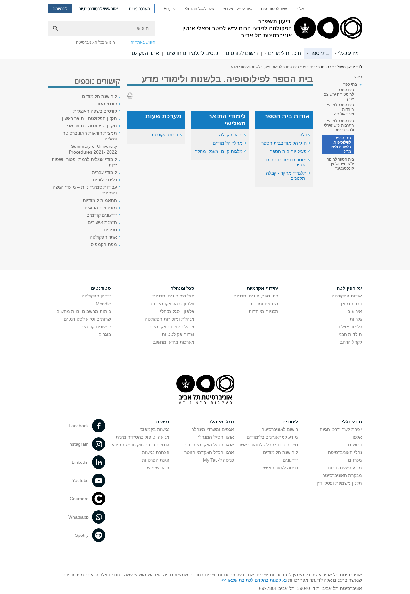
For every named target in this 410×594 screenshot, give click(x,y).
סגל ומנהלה (182, 288)
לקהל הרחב (351, 342)
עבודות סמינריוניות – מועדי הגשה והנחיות (85, 190)
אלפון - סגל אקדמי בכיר (171, 303)
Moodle (103, 303)
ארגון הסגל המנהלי (216, 437)
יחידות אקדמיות (262, 288)
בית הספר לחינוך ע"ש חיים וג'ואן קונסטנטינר (340, 163)
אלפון (299, 8)
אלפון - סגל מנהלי (177, 311)
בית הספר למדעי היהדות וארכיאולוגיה (340, 109)
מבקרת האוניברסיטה (342, 475)
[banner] (205, 29)
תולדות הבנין (349, 334)
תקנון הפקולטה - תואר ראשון (89, 118)
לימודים (290, 421)
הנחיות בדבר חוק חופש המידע (140, 444)
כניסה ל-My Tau (218, 460)
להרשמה (60, 9)
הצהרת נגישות (155, 452)
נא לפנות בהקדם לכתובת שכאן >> (254, 579)
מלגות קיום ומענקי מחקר (218, 151)
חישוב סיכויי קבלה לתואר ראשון (268, 444)
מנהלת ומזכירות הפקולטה (169, 318)
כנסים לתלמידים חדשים (192, 53)
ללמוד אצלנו (350, 326)
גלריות (356, 318)
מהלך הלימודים (227, 143)
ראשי (358, 77)
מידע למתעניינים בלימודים (272, 437)
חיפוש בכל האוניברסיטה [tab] (95, 42)
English (170, 8)
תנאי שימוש (158, 467)
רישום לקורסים (242, 53)
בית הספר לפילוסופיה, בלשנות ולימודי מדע (339, 145)
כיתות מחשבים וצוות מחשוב (84, 311)
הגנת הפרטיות (155, 460)
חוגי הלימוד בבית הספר (284, 143)
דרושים (355, 444)
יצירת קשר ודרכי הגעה (341, 429)
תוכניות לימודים (284, 53)
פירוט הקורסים (164, 134)
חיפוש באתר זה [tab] (143, 42)
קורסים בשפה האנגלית (95, 111)
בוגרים (104, 334)
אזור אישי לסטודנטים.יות (98, 9)
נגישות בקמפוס (154, 429)
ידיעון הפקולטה (96, 295)
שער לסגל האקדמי (238, 8)
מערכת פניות (139, 9)
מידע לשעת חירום (345, 467)
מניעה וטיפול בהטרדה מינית (142, 437)
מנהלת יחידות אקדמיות (171, 326)
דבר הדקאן (351, 303)
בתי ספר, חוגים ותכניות (256, 295)
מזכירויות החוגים (101, 207)
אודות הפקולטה (347, 295)
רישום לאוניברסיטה (279, 429)
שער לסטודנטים (274, 8)
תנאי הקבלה (230, 134)
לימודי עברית (104, 172)
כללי (303, 134)
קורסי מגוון (106, 103)
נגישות (162, 421)
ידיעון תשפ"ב (360, 66)
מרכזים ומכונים (263, 303)
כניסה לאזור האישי (280, 467)
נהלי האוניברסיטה (345, 452)
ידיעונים (290, 460)
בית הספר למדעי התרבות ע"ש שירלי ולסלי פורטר (339, 125)
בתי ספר (319, 53)
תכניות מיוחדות (263, 311)
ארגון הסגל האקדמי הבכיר (209, 444)
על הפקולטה (349, 288)
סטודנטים (101, 288)
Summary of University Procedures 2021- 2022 (93, 149)
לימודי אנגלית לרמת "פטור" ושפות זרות (84, 162)
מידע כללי (348, 53)
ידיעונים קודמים (101, 215)
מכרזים (355, 460)
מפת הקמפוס (104, 244)
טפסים (110, 229)
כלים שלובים (105, 179)
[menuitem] (299, 8)
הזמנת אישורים (102, 222)
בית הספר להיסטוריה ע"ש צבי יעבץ (338, 94)
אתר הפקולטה (143, 53)
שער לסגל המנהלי (199, 8)
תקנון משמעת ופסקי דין (339, 483)
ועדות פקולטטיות (178, 334)
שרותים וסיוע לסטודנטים (87, 318)
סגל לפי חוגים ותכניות (173, 295)
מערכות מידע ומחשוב (173, 342)
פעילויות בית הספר (288, 151)
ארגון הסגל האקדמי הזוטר (209, 452)
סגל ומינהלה (221, 421)
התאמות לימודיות (100, 200)
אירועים (354, 311)
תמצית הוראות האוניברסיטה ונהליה (89, 136)
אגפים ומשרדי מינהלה (212, 429)
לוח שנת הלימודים (99, 96)
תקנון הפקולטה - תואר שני (92, 125)
